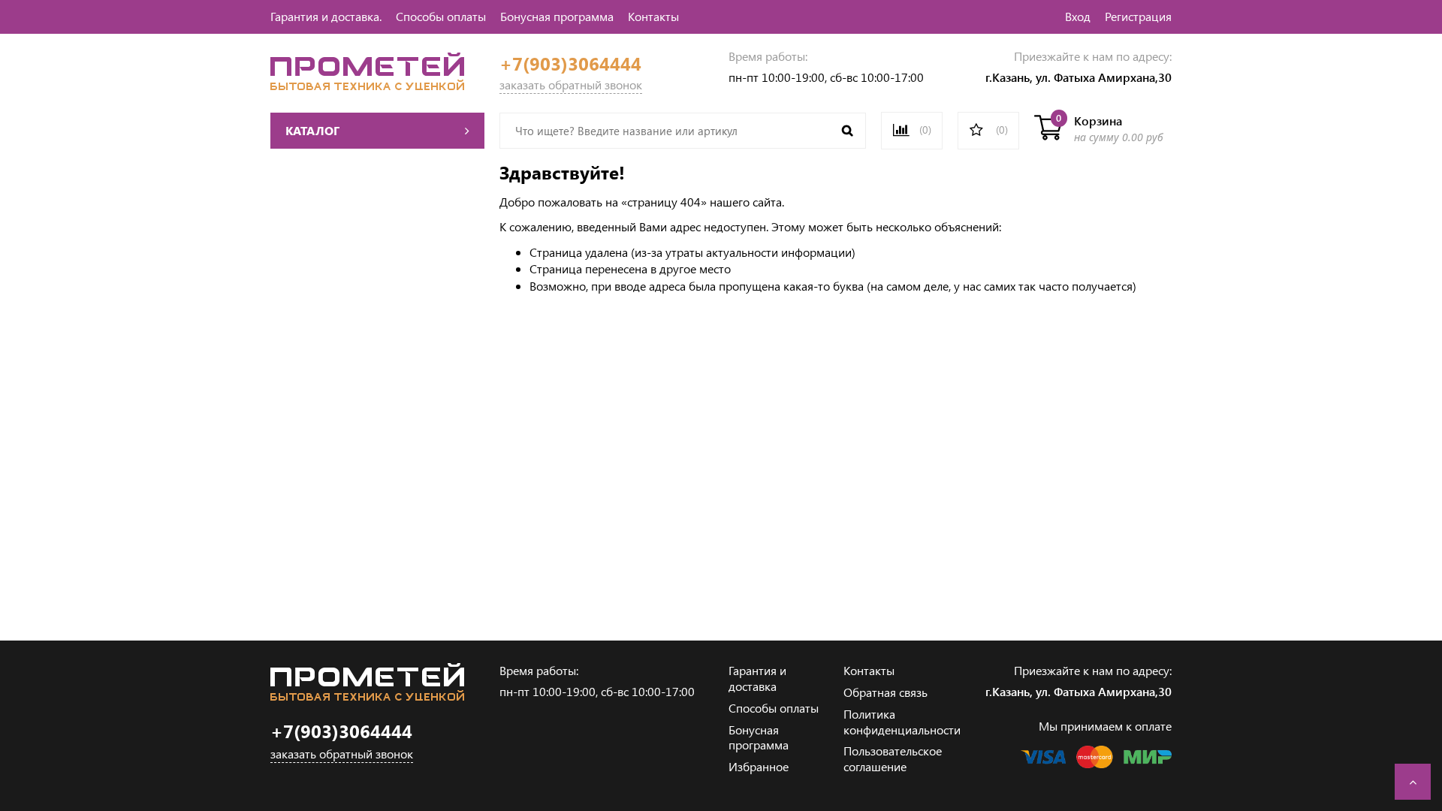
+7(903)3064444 (570, 63)
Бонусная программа (557, 16)
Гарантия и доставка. (326, 16)
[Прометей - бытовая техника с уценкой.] (367, 85)
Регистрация (1138, 16)
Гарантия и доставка (757, 678)
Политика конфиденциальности (902, 721)
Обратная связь (885, 692)
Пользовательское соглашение (892, 758)
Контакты (653, 16)
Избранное (759, 766)
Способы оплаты (441, 16)
